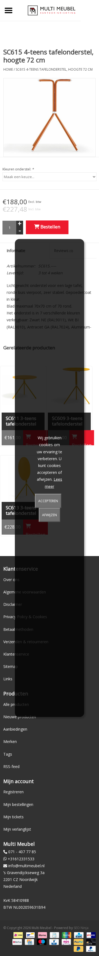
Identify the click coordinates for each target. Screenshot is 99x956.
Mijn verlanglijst (17, 829)
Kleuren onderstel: (18, 169)
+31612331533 (21, 858)
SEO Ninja (81, 927)
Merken (10, 741)
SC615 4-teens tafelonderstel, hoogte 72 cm (54, 69)
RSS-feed (11, 766)
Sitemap (10, 666)
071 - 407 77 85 (22, 851)
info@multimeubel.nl (26, 865)
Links (7, 678)
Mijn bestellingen (18, 804)
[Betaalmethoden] (18, 934)
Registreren (13, 791)
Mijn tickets (13, 816)
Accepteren (48, 500)
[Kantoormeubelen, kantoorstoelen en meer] (51, 10)
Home (8, 69)
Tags (7, 754)
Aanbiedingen (15, 729)
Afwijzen (49, 514)
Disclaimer (12, 604)
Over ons (11, 579)
